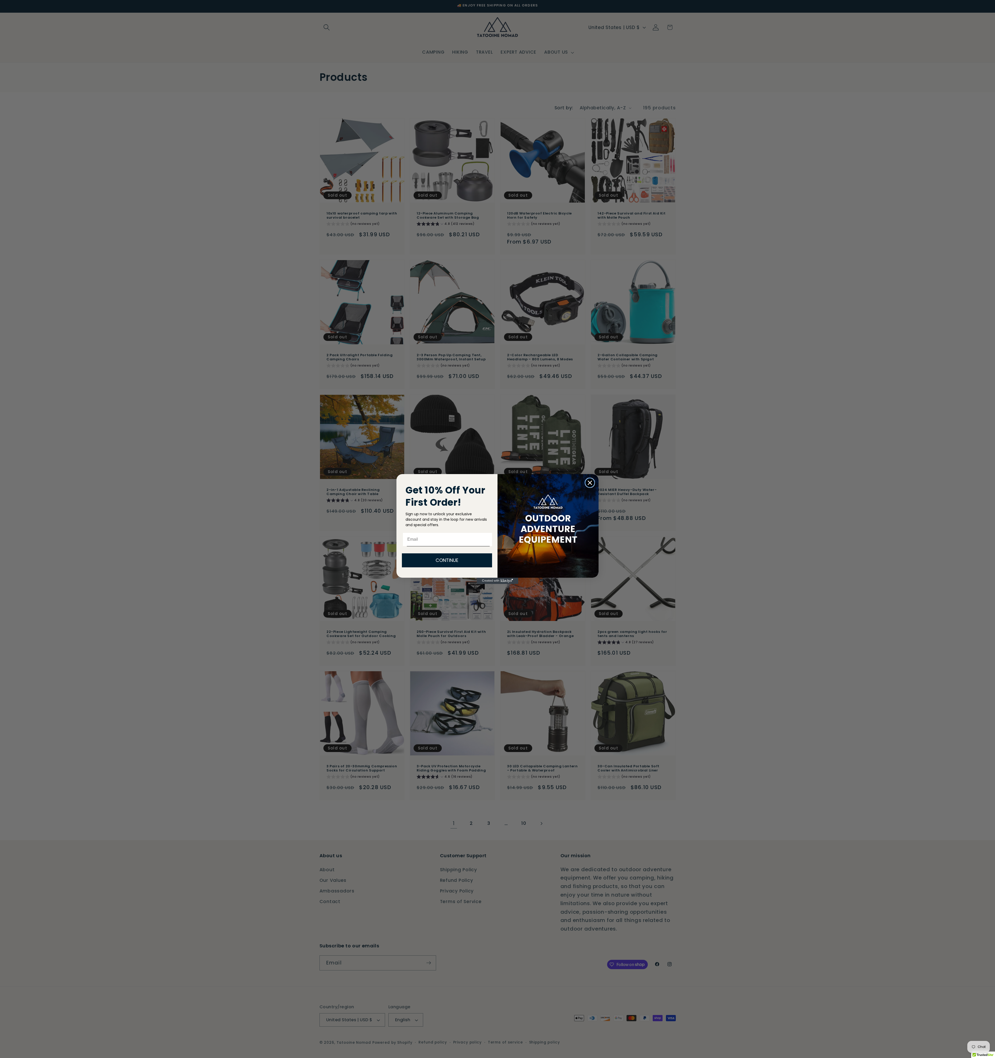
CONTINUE (447, 560)
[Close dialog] (589, 482)
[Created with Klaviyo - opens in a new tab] (497, 581)
